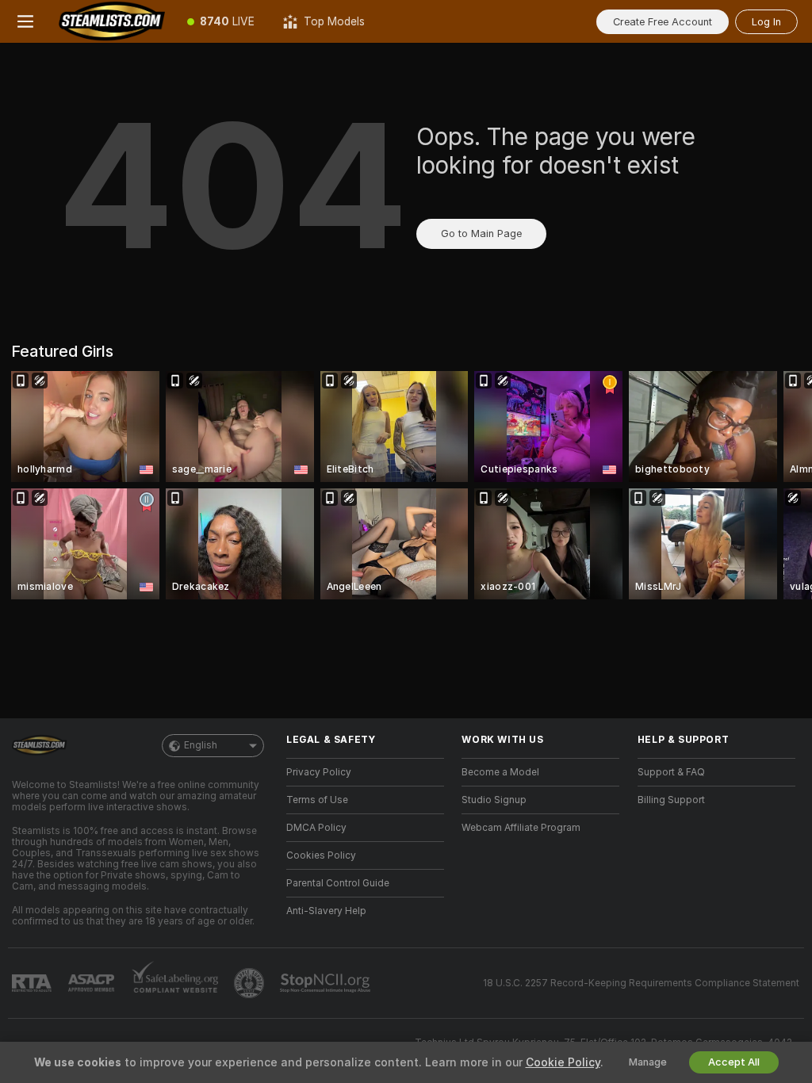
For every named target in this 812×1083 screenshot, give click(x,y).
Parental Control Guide (337, 883)
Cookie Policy (563, 1062)
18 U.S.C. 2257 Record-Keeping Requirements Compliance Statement (641, 983)
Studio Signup (494, 800)
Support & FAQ (671, 772)
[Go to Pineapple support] (250, 983)
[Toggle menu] (25, 21)
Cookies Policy (321, 855)
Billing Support (671, 800)
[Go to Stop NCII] (326, 983)
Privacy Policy (318, 772)
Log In (766, 22)
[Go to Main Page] (112, 21)
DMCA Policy (316, 827)
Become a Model (500, 772)
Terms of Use (317, 800)
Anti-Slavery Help (326, 911)
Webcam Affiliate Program (521, 827)
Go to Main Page (481, 233)
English (200, 745)
